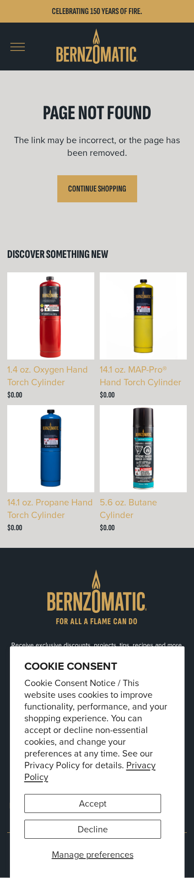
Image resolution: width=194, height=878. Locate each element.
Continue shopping (97, 188)
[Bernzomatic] (97, 46)
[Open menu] (18, 47)
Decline (93, 829)
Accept (92, 803)
